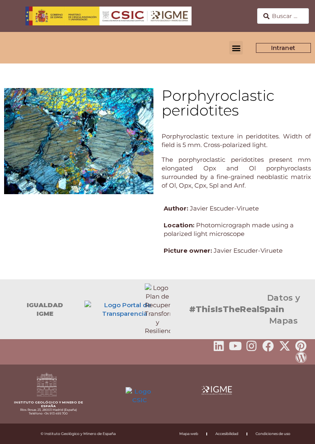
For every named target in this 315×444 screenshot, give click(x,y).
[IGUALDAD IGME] (10, 309)
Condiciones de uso (273, 433)
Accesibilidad (226, 433)
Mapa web (188, 433)
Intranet (284, 48)
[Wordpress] (301, 357)
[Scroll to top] (295, 432)
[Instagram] (252, 346)
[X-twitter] (284, 346)
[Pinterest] (301, 346)
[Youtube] (235, 346)
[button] (236, 47)
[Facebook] (268, 346)
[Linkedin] (219, 346)
